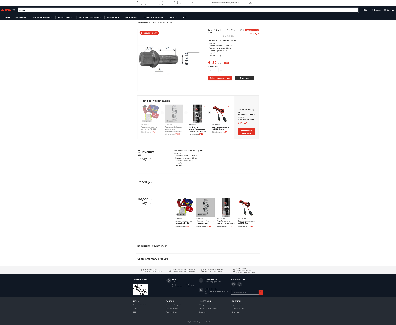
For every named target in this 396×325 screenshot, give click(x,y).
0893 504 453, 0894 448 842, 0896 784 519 (226, 3)
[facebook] (233, 284)
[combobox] (188, 10)
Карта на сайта (237, 305)
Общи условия (204, 305)
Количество (213, 66)
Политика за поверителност (208, 308)
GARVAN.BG (193, 322)
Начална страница (139, 305)
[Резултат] (356, 10)
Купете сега (244, 78)
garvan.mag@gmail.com (250, 3)
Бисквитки (202, 312)
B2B (134, 312)
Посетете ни (236, 312)
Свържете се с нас (238, 308)
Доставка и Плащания (173, 305)
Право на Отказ (171, 312)
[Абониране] (261, 292)
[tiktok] (239, 284)
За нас (135, 308)
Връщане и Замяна (172, 308)
